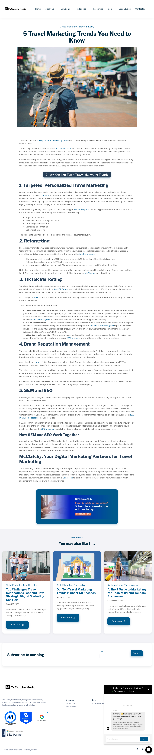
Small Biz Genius (61, 289)
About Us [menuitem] (70, 700)
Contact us (140, 9)
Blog (110, 9)
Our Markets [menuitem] (70, 703)
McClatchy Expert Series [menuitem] (100, 703)
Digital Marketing (68, 26)
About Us (49, 9)
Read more (16, 624)
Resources (98, 9)
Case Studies (125, 9)
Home (38, 9)
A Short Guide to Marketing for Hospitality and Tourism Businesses (126, 593)
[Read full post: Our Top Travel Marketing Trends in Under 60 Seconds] (77, 566)
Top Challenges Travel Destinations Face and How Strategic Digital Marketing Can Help (25, 595)
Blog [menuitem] (94, 700)
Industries (81, 9)
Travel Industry (86, 26)
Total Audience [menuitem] (71, 707)
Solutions (65, 9)
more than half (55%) (40, 320)
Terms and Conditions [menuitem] (12, 750)
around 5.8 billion (63, 148)
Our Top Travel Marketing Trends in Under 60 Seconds (76, 591)
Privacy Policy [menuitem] (30, 750)
